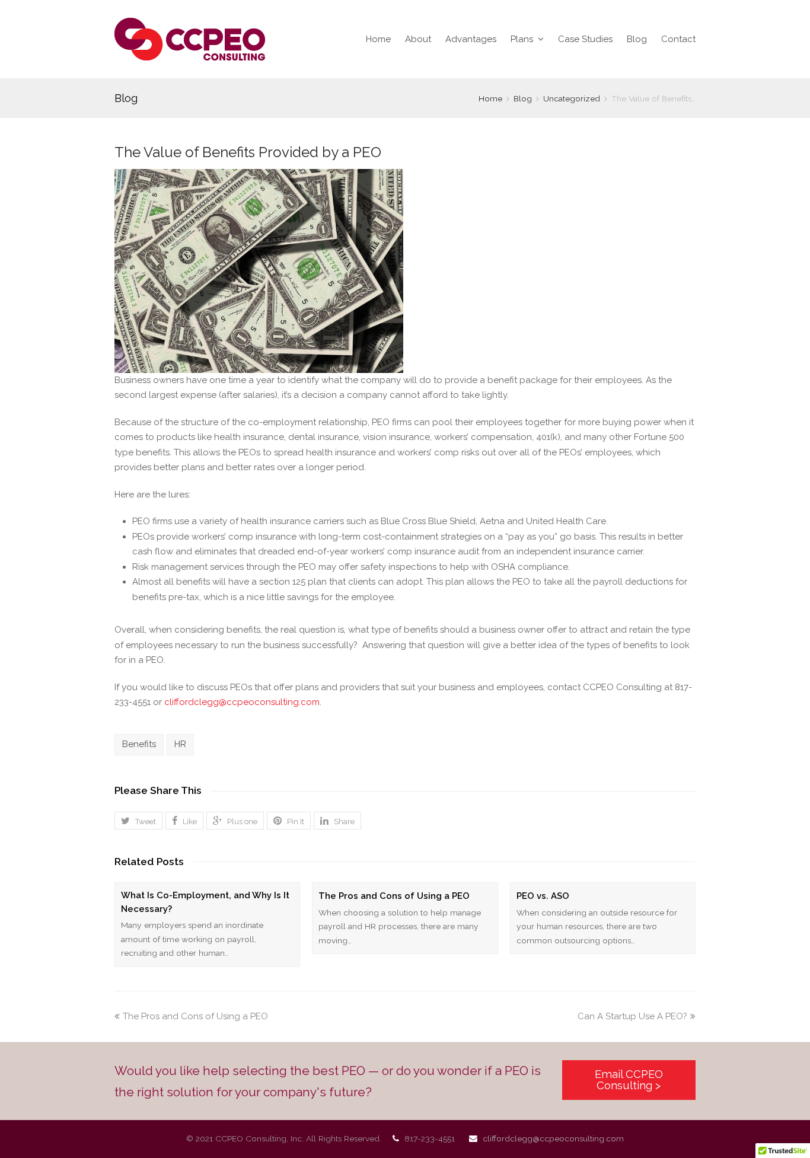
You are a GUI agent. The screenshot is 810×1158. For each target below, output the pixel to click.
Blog (637, 39)
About (418, 39)
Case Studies (585, 39)
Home (378, 39)
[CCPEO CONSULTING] (189, 39)
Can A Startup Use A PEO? (632, 1016)
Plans (523, 39)
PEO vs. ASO (542, 896)
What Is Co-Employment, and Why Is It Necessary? (205, 902)
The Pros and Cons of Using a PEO (394, 896)
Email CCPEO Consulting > (629, 1079)
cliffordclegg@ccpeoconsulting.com (242, 702)
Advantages (470, 39)
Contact (678, 39)
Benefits (139, 744)
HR (180, 744)
